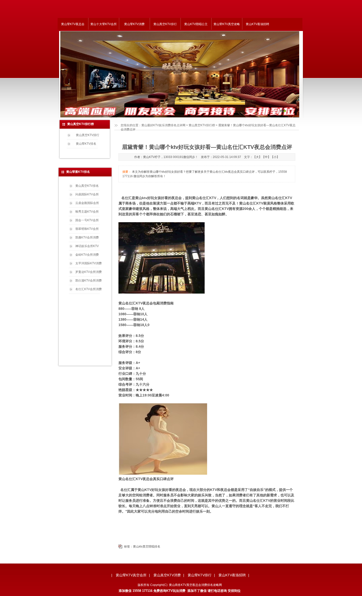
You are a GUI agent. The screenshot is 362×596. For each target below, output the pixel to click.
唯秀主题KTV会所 (87, 211)
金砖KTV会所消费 (87, 254)
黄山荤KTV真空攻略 (227, 24)
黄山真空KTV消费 (167, 575)
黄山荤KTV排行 (200, 575)
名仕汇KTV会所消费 (88, 289)
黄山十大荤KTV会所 (103, 24)
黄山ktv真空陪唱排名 (146, 546)
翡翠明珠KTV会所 (87, 229)
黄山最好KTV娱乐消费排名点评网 (163, 125)
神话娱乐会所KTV (87, 246)
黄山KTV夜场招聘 (257, 24)
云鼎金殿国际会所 (87, 203)
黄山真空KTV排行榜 (202, 125)
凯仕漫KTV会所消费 (88, 280)
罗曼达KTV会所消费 (88, 272)
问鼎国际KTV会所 (87, 194)
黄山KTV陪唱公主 (196, 24)
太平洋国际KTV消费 (88, 263)
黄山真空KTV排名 (87, 186)
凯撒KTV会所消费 (87, 237)
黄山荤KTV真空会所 (131, 575)
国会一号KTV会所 (87, 220)
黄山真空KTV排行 (165, 24)
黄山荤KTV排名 (86, 143)
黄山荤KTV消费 (134, 24)
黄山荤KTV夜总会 (72, 24)
